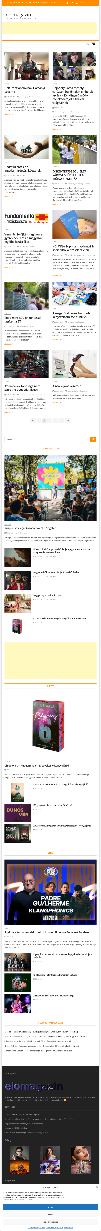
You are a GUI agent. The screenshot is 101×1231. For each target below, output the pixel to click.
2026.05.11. (38, 979)
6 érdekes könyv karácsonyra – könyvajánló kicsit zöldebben (30, 1036)
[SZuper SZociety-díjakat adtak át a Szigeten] (50, 488)
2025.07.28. (38, 830)
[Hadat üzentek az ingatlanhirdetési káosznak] (26, 147)
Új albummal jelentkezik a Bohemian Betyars (55, 974)
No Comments (22, 533)
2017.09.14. (58, 184)
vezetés (84, 391)
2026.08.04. (38, 556)
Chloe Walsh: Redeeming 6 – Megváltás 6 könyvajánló (59, 618)
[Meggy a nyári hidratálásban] (17, 603)
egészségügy (24, 97)
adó (69, 322)
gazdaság (74, 322)
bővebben (10, 114)
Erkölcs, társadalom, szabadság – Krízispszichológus (26, 1032)
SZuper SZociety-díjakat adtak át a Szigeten (30, 528)
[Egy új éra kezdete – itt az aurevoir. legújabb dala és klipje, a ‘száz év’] (17, 962)
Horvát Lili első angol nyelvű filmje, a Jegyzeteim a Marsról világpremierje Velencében (39, 1119)
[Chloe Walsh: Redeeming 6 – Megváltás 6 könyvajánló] (17, 626)
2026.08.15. (9, 533)
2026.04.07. (38, 999)
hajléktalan (65, 112)
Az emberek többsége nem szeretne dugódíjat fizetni (22, 388)
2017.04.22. (58, 391)
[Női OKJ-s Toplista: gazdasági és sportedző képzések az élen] (74, 224)
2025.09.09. (38, 809)
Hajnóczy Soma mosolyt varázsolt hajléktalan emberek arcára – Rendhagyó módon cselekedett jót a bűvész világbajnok (72, 95)
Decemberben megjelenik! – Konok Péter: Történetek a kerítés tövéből (40, 1041)
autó (21, 395)
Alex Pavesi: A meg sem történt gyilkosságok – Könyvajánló (62, 825)
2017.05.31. (10, 326)
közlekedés (41, 395)
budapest (27, 395)
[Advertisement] (49, 28)
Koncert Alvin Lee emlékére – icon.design (22, 1050)
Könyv (7, 762)
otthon (32, 247)
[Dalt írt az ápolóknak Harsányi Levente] (26, 66)
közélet (31, 97)
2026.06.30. (9, 936)
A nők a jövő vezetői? (66, 386)
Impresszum (68, 1228)
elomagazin (18, 15)
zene (37, 97)
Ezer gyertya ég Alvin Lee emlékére (56, 1050)
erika (6, 1041)
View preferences (50, 1222)
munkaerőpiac (84, 255)
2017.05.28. (58, 322)
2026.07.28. (38, 599)
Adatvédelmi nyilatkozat (36, 1228)
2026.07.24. (38, 622)
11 (62, 420)
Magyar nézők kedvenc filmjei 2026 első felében (56, 572)
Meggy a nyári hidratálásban (47, 595)
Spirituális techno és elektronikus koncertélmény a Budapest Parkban (46, 932)
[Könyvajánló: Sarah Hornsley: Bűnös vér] (17, 813)
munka (76, 255)
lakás (27, 247)
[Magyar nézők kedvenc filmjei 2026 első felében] (17, 580)
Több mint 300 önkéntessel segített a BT (22, 319)
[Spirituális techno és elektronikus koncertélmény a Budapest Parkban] (50, 892)
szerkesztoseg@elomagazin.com (43, 2)
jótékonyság (74, 112)
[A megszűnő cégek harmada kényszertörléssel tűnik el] (74, 293)
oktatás (92, 255)
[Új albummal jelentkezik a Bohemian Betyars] (17, 982)
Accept (50, 1207)
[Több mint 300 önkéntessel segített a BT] (26, 296)
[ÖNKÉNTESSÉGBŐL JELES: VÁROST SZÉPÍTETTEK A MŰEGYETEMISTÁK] (74, 149)
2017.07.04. (58, 255)
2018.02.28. (58, 108)
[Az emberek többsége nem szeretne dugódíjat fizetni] (26, 364)
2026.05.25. (38, 961)
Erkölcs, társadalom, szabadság (64, 1032)
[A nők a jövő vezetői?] (74, 364)
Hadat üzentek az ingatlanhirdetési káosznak (22, 168)
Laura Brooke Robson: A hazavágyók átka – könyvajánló (60, 784)
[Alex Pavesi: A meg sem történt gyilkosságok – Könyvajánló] (17, 833)
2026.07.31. (38, 576)
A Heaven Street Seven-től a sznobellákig (53, 995)
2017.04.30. (10, 395)
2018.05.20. (10, 97)
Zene (6, 928)
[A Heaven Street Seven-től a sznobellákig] (17, 1003)
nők (80, 391)
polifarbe (87, 184)
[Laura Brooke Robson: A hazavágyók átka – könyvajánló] (17, 792)
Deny (50, 1214)
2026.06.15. (38, 788)
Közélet (7, 83)
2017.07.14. (10, 247)
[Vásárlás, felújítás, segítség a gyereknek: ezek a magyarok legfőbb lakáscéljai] (26, 218)
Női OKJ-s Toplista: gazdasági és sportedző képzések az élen (73, 248)
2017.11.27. (10, 176)
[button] (97, 1187)
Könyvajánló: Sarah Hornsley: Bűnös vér (53, 805)
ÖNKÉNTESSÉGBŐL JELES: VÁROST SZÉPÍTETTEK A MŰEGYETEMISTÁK (69, 175)
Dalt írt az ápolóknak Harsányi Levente (24, 90)
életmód (58, 112)
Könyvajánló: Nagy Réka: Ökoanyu (73, 1036)
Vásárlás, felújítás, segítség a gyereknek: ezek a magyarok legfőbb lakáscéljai (23, 238)
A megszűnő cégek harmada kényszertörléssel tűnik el (71, 315)
